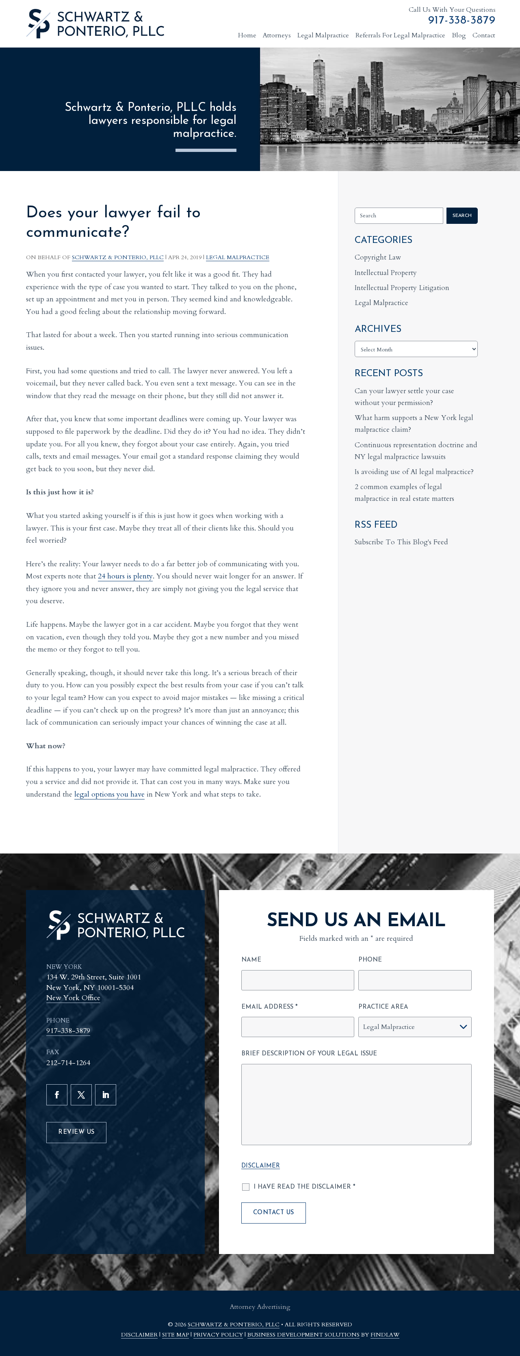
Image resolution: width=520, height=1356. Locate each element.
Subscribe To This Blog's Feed (401, 542)
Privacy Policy (218, 1335)
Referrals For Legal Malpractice (400, 35)
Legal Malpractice (323, 35)
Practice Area (383, 1007)
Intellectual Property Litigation (402, 287)
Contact (483, 35)
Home (247, 35)
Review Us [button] (76, 1132)
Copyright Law (378, 257)
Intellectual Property (386, 272)
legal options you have (109, 794)
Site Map (175, 1335)
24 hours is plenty (125, 576)
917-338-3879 (462, 20)
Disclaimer (260, 1166)
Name (251, 960)
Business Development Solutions (303, 1335)
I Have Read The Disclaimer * (304, 1187)
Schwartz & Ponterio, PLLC (118, 257)
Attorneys (277, 35)
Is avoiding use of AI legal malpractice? (414, 472)
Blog (459, 35)
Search (462, 215)
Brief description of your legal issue (309, 1054)
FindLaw (384, 1335)
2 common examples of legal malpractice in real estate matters (404, 492)
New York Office (73, 998)
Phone (370, 960)
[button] (509, 1308)
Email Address (269, 1007)
